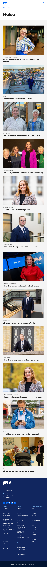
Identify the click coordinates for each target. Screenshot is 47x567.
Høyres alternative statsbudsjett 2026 (7, 516)
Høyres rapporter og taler (9, 533)
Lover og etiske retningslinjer (20, 532)
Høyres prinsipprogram (8, 523)
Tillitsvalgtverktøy (21, 547)
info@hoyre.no (9, 490)
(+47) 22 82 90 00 (9, 493)
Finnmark (34, 515)
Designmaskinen (21, 549)
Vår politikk (5, 508)
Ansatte (19, 513)
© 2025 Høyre (12, 564)
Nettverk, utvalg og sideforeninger (21, 528)
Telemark (34, 530)
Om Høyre (19, 508)
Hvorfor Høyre (6, 513)
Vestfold (33, 537)
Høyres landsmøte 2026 (22, 515)
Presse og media (21, 522)
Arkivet (19, 545)
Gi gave (4, 543)
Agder (33, 508)
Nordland (34, 522)
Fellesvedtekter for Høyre (23, 537)
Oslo (33, 525)
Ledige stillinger (21, 525)
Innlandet (34, 518)
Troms (33, 532)
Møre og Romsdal (36, 520)
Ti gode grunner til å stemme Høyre (7, 526)
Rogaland (34, 527)
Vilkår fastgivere (31, 564)
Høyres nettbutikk (21, 554)
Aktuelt (4, 511)
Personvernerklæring (22, 564)
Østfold (33, 541)
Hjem (4, 7)
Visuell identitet (20, 552)
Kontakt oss (20, 520)
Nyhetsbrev (5, 548)
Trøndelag (34, 534)
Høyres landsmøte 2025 (22, 518)
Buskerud (34, 513)
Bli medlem (5, 541)
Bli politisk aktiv (6, 546)
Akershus (34, 511)
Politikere (19, 511)
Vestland (34, 539)
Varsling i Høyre (21, 535)
